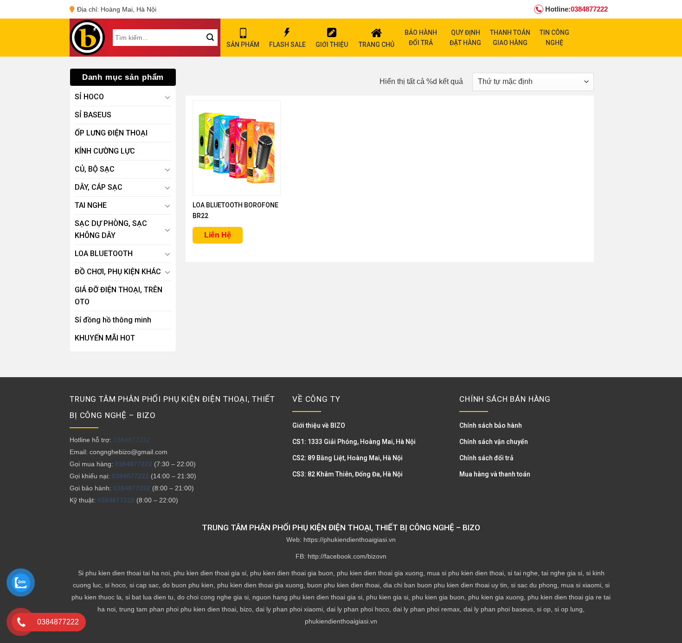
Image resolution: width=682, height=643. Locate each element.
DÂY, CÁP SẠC (98, 187)
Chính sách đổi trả (486, 458)
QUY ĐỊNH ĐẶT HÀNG (465, 37)
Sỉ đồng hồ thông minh (113, 319)
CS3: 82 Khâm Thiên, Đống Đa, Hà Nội (347, 474)
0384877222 (576, 9)
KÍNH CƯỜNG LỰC (105, 151)
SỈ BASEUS (93, 114)
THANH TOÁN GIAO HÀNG (510, 37)
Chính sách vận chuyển (493, 441)
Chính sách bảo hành (490, 425)
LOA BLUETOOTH (104, 253)
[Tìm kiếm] (210, 37)
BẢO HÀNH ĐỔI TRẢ (421, 37)
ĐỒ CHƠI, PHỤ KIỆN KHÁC (118, 271)
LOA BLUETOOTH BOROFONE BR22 (235, 210)
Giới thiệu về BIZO (318, 425)
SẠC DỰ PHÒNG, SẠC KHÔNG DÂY (111, 229)
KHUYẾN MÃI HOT (105, 338)
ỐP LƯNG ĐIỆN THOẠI (111, 133)
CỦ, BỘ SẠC (95, 169)
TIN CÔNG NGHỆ (554, 37)
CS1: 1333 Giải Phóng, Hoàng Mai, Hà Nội (354, 441)
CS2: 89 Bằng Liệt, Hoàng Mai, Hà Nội (347, 458)
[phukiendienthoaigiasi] (87, 38)
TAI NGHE (91, 205)
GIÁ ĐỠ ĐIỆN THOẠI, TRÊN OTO (118, 295)
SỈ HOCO (89, 96)
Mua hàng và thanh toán (494, 474)
